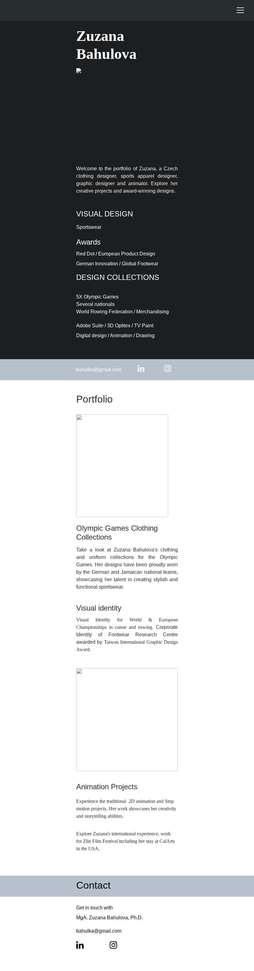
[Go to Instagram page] (167, 368)
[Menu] (240, 10)
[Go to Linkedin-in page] (144, 368)
